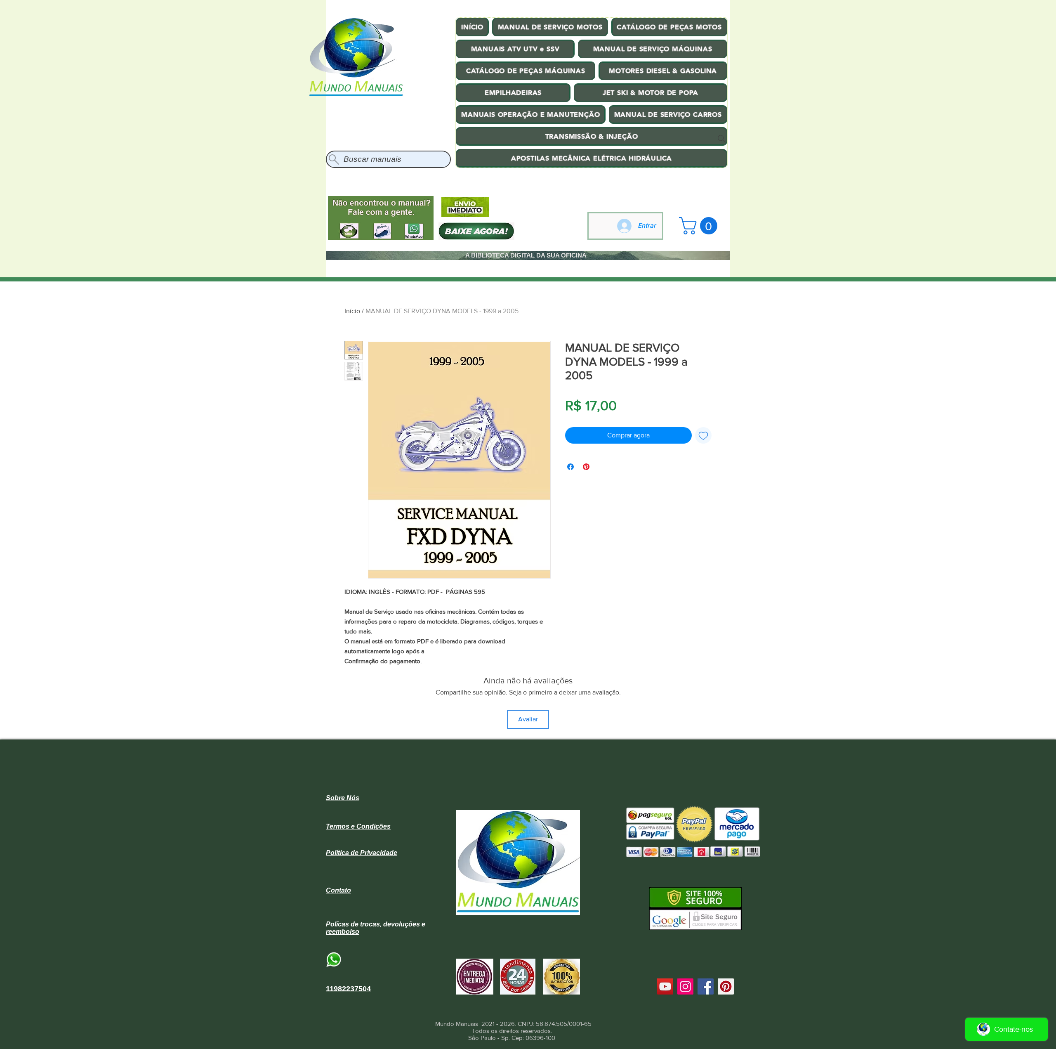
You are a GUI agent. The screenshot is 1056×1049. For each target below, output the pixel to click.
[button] (700, 225)
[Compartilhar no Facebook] (570, 467)
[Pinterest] (726, 986)
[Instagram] (685, 986)
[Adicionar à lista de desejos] (703, 435)
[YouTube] (665, 986)
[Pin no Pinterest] (586, 467)
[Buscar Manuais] (721, 138)
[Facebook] (706, 986)
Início (352, 310)
